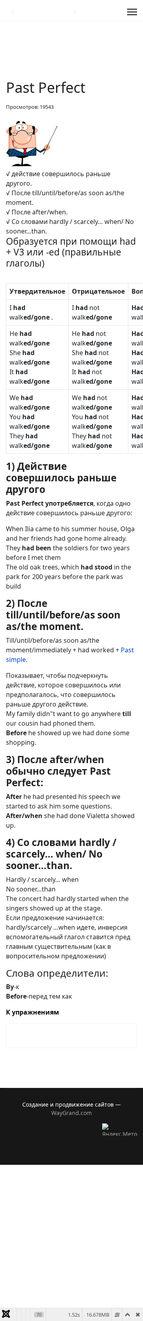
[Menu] (132, 12)
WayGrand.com (71, 1113)
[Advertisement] (71, 1236)
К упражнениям (32, 1012)
